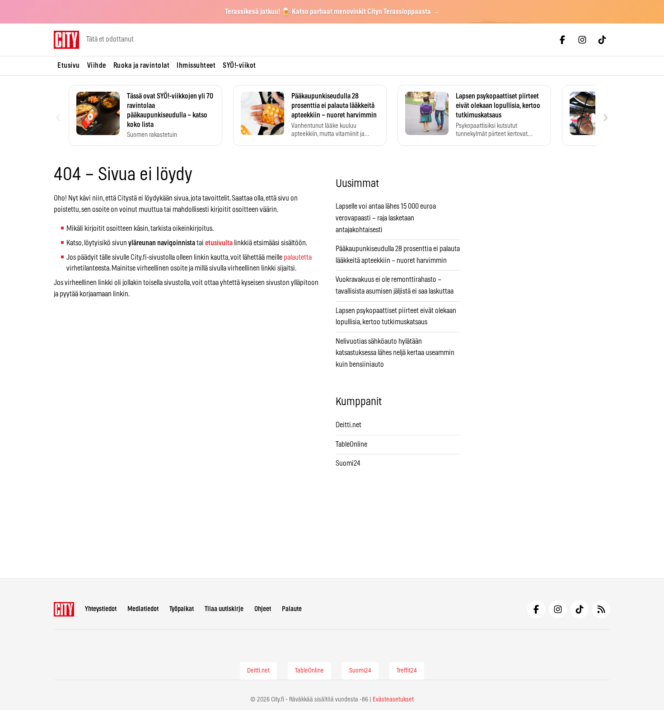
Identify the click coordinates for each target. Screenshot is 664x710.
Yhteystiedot (101, 609)
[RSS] (601, 609)
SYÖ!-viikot (239, 65)
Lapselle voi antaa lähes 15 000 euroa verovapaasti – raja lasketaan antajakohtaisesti (386, 218)
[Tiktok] (602, 40)
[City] (64, 609)
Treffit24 (407, 671)
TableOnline (351, 444)
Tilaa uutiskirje (224, 609)
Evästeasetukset (393, 699)
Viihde (96, 65)
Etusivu (68, 65)
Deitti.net (348, 425)
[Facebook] (562, 40)
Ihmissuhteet (196, 65)
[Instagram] (582, 40)
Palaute (292, 609)
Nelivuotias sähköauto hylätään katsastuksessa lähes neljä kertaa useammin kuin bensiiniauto (395, 353)
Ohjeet (262, 609)
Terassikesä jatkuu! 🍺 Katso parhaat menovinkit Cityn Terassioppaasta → (332, 11)
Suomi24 (348, 463)
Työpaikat (181, 609)
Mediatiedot (143, 609)
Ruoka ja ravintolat (141, 65)
